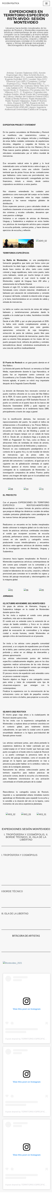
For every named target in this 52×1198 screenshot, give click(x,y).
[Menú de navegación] (46, 3)
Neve (4, 1195)
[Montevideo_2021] (12, 963)
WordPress (32, 1195)
